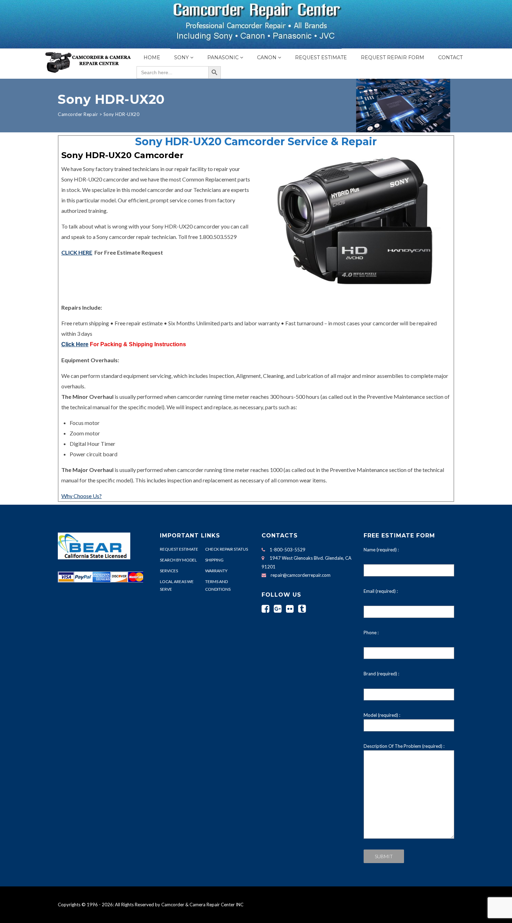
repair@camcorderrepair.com (301, 575)
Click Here (74, 344)
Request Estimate (321, 57)
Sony (181, 57)
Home (151, 57)
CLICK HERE (76, 252)
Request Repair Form (392, 57)
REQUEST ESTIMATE (179, 549)
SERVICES (169, 570)
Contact (450, 57)
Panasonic (223, 57)
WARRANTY (216, 570)
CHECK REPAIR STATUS (226, 549)
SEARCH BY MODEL (178, 560)
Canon (267, 57)
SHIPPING (214, 560)
